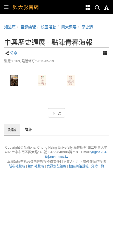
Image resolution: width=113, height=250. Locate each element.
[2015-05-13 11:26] (71, 80)
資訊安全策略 (56, 166)
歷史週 (87, 27)
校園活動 (48, 27)
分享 (14, 53)
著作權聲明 (36, 166)
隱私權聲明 (17, 166)
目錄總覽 (28, 27)
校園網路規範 (79, 166)
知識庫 (10, 27)
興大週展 (69, 27)
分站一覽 (97, 166)
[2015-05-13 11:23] (42, 80)
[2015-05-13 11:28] (14, 80)
